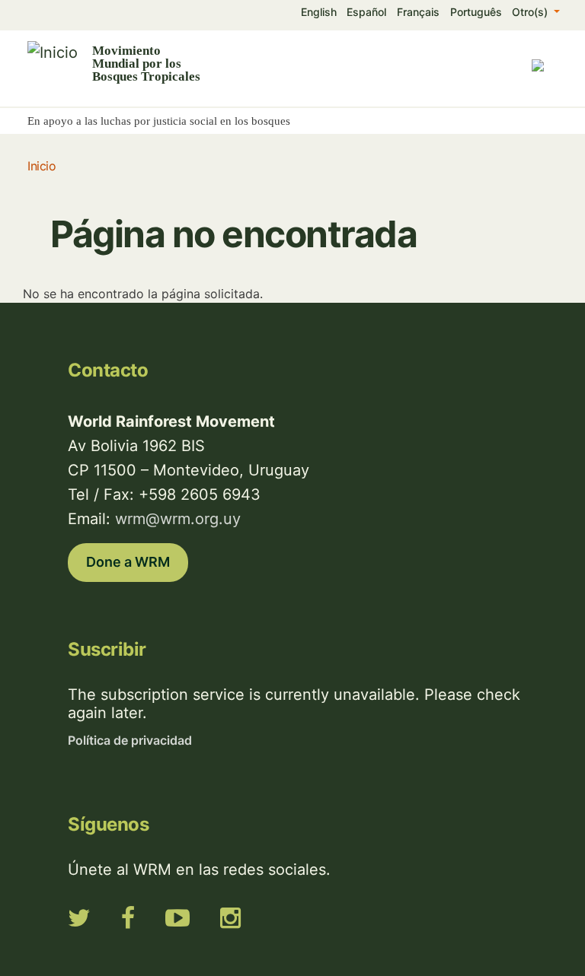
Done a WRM (128, 562)
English (319, 11)
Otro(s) (531, 11)
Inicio (41, 165)
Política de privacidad (130, 740)
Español (366, 11)
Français (418, 11)
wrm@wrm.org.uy (178, 519)
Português (476, 11)
